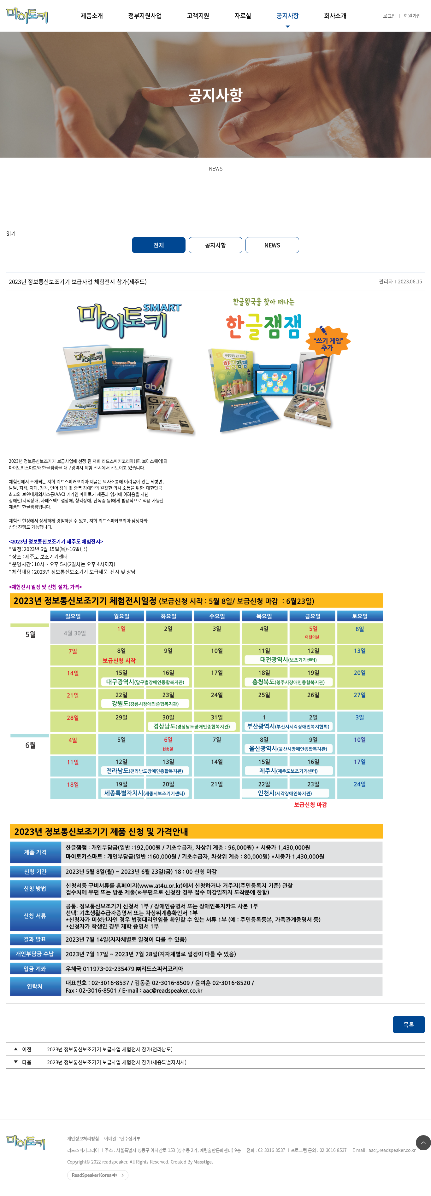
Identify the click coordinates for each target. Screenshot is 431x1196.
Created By (192, 1161)
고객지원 (198, 15)
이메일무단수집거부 (122, 1138)
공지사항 (287, 15)
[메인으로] (27, 16)
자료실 (242, 15)
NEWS (215, 168)
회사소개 (335, 15)
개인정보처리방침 (83, 1138)
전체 (158, 245)
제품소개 (91, 15)
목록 (409, 1024)
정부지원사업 (145, 15)
